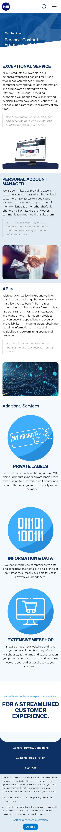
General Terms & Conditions (30, 747)
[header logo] (6, 6)
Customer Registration (30, 757)
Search (44, 6)
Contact (30, 768)
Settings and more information (30, 820)
